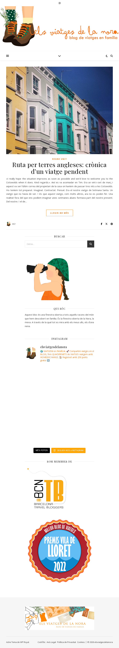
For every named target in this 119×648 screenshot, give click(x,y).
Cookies (81, 642)
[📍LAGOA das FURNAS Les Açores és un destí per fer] (36, 411)
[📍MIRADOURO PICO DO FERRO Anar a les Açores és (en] (36, 398)
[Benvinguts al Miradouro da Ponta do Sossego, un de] (36, 385)
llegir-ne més (59, 213)
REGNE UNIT (59, 159)
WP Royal (24, 642)
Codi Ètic (41, 642)
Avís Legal (51, 642)
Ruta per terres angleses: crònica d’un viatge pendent (59, 167)
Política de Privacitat (66, 642)
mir (14, 223)
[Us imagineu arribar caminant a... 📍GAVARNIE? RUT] (36, 438)
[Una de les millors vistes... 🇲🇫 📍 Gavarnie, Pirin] (36, 425)
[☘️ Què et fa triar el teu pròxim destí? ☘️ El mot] (36, 372)
